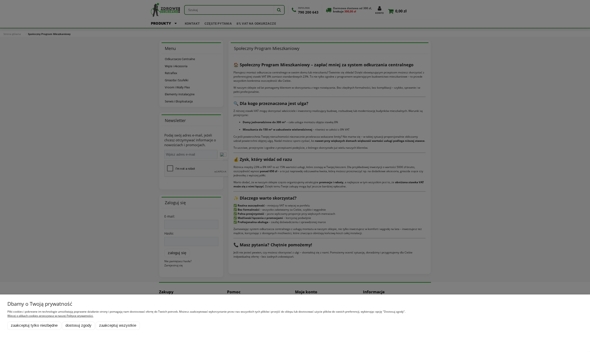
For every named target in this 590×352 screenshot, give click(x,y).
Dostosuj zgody (78, 325)
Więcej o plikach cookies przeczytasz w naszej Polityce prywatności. (50, 316)
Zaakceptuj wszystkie (117, 325)
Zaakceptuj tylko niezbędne (34, 325)
